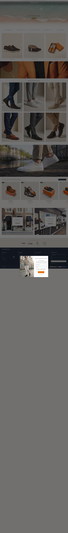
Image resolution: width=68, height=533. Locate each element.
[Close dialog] (13, 257)
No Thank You (41, 274)
